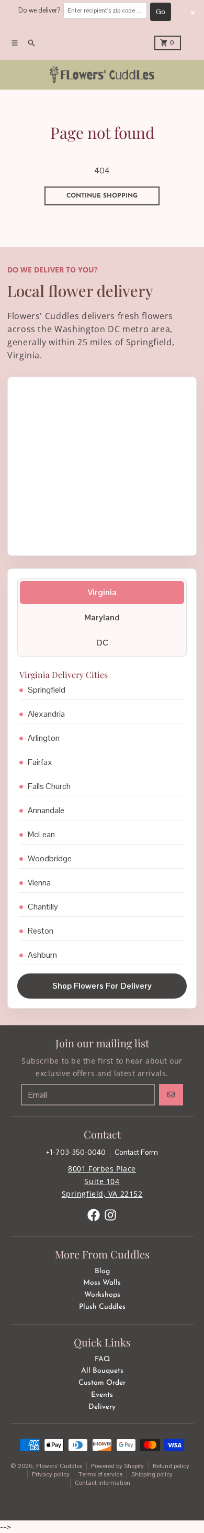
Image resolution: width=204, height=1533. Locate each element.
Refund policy (171, 1466)
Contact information (102, 1483)
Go (160, 11)
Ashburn (42, 954)
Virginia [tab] (102, 592)
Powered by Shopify (117, 1466)
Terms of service (100, 1474)
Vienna (39, 882)
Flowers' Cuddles (59, 1466)
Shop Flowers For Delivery (102, 985)
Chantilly (43, 906)
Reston (40, 930)
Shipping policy (152, 1474)
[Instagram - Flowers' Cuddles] (110, 1215)
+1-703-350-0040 (76, 1152)
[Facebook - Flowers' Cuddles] (93, 1215)
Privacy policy (51, 1474)
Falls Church (49, 786)
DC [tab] (102, 642)
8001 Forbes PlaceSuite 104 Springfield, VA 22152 (102, 1181)
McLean (41, 834)
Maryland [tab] (102, 617)
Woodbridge (50, 858)
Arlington (44, 737)
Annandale (46, 810)
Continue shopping (102, 196)
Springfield (46, 689)
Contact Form (136, 1152)
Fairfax (40, 762)
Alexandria (46, 713)
